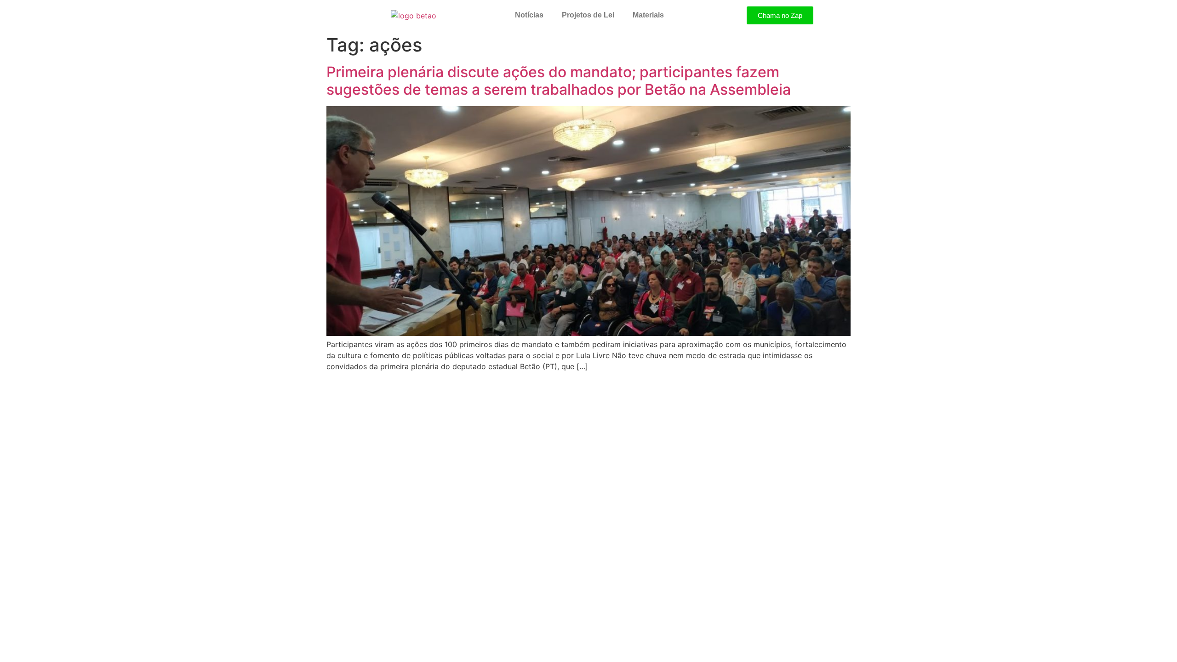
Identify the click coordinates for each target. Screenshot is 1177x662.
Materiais (648, 15)
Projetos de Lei (588, 15)
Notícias (529, 15)
